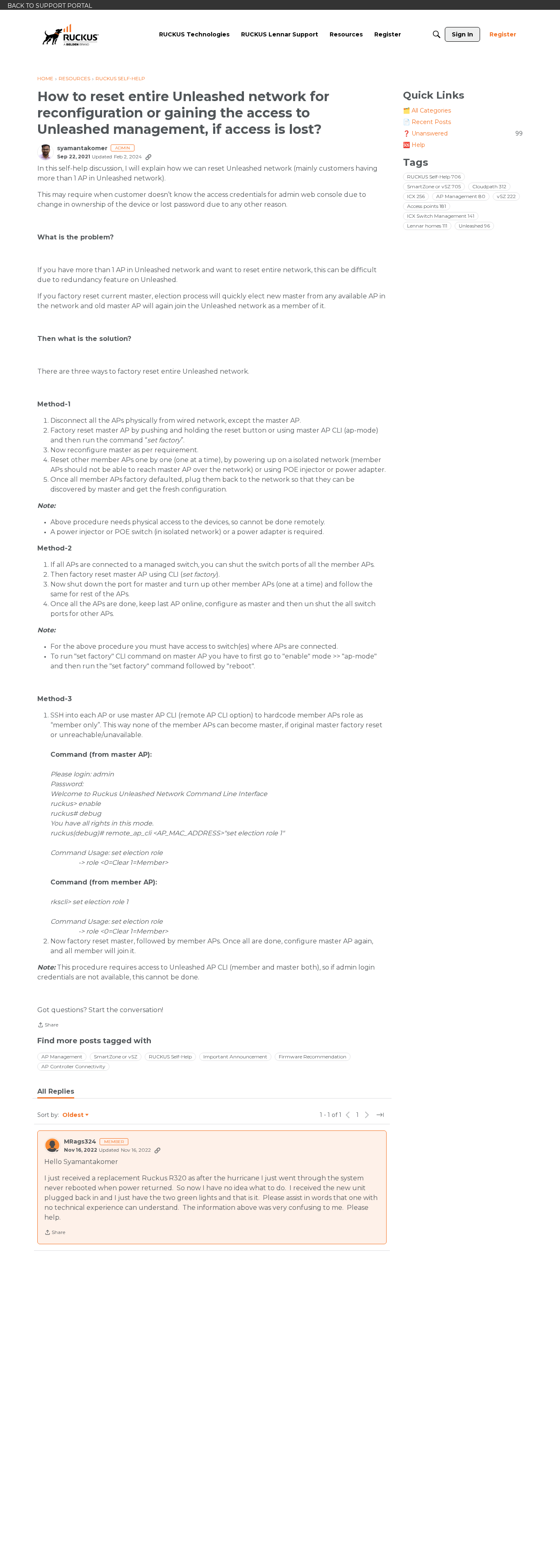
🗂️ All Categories (427, 110)
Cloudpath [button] (489, 186)
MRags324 (80, 1141)
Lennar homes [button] (427, 226)
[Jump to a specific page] (380, 1114)
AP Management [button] (61, 1056)
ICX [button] (416, 196)
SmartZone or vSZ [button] (115, 1056)
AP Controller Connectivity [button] (73, 1066)
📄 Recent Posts (427, 122)
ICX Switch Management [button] (440, 216)
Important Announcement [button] (235, 1056)
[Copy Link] (148, 156)
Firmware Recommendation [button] (312, 1056)
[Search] (436, 34)
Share (47, 1026)
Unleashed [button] (474, 226)
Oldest (73, 1115)
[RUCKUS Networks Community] (70, 34)
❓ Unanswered (463, 133)
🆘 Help (414, 145)
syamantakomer (82, 148)
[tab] (55, 1092)
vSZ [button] (506, 196)
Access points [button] (426, 206)
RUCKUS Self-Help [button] (170, 1056)
